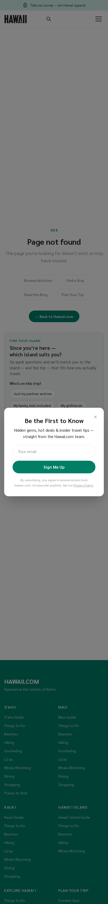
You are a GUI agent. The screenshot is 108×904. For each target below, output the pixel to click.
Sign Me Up (54, 467)
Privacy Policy (83, 485)
